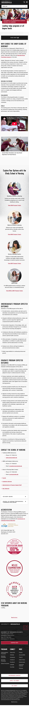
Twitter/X (12, 659)
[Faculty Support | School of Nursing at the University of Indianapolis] (14, 123)
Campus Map (14, 642)
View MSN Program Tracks (14, 234)
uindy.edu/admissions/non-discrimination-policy (10, 699)
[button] (24, 2)
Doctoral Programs (3, 660)
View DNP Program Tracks (14, 263)
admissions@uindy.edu (11, 457)
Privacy (21, 652)
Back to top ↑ (14, 617)
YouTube (12, 667)
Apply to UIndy (14, 680)
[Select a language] (14, 6)
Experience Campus (14, 675)
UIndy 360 (12, 652)
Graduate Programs (3, 656)
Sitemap (21, 668)
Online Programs (5, 663)
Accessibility (22, 654)
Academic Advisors (7, 481)
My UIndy (14, 685)
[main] (14, 315)
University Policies (21, 665)
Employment (22, 662)
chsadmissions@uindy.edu (15, 466)
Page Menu (13, 37)
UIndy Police (22, 659)
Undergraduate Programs (4, 653)
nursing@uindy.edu (13, 474)
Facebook (12, 662)
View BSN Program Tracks (14, 205)
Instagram (12, 657)
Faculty (4, 478)
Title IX (20, 657)
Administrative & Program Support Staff (12, 485)
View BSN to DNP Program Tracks (14, 290)
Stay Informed (5, 488)
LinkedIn (12, 664)
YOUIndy (12, 654)
